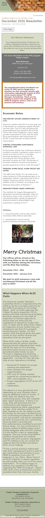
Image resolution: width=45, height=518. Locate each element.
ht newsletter (38, 15)
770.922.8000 (22, 510)
